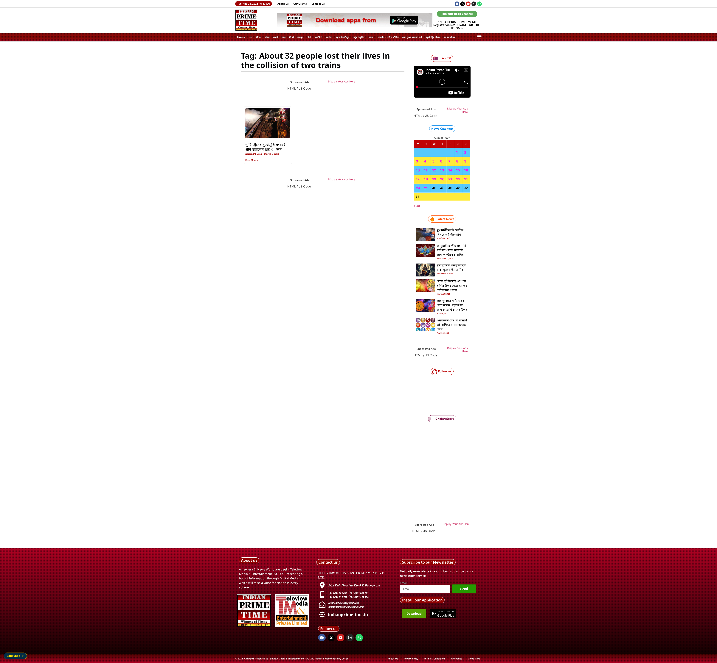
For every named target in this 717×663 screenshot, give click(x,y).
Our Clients (300, 3)
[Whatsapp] (479, 3)
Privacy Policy (411, 658)
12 (434, 170)
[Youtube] (468, 3)
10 (418, 170)
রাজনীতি (318, 37)
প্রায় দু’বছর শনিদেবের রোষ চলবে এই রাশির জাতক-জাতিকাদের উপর (452, 305)
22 (458, 179)
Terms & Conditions (434, 658)
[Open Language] (22, 656)
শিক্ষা (291, 37)
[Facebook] (457, 3)
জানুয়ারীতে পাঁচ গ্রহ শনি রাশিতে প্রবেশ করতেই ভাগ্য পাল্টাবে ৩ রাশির (451, 250)
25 (426, 188)
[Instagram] (473, 3)
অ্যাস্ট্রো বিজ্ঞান (433, 37)
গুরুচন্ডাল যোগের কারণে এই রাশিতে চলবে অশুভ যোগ (452, 325)
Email (403, 583)
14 (450, 170)
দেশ (250, 37)
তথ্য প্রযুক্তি (359, 37)
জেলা (275, 37)
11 (425, 170)
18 (426, 179)
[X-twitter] (462, 3)
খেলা (309, 37)
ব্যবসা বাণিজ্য (342, 37)
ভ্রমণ (371, 37)
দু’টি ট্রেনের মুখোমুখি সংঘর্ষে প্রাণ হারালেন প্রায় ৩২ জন (265, 147)
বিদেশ (258, 37)
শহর (283, 37)
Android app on (446, 611)
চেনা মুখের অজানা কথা (412, 37)
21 (450, 179)
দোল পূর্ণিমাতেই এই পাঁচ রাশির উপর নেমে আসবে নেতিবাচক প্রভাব (452, 286)
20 (442, 179)
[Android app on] (434, 613)
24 (418, 188)
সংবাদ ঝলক (449, 37)
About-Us (283, 3)
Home (241, 37)
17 (418, 179)
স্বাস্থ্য (300, 37)
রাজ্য (267, 37)
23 (466, 179)
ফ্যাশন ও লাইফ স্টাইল (388, 37)
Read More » (251, 160)
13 (442, 170)
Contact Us (318, 3)
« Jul (417, 206)
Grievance (456, 658)
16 (466, 170)
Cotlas (345, 658)
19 (434, 179)
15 (458, 170)
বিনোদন (329, 37)
